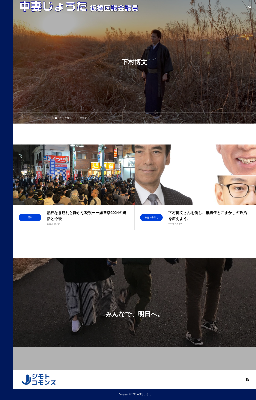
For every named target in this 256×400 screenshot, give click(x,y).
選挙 (30, 217)
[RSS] (247, 379)
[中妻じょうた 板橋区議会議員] (79, 6)
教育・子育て (151, 217)
